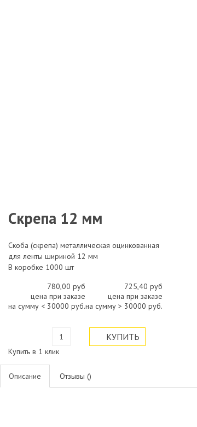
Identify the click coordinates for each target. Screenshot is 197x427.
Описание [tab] (25, 376)
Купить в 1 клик (33, 351)
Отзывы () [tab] (75, 376)
